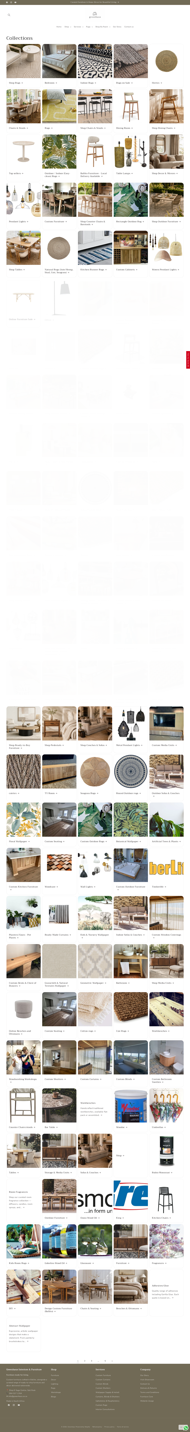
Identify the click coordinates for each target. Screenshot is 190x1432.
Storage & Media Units (57, 1172)
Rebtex (84, 552)
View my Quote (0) (188, 360)
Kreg (118, 1218)
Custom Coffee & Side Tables (128, 599)
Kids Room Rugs (18, 1263)
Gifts (154, 459)
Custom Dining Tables (21, 411)
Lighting (54, 1384)
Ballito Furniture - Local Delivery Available (93, 175)
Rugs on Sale (123, 83)
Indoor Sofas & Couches (129, 934)
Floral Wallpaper (18, 841)
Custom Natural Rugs (92, 366)
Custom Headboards (163, 552)
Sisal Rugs (157, 697)
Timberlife (158, 886)
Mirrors (49, 366)
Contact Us (145, 1384)
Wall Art (13, 366)
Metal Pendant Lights (128, 745)
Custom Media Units (163, 745)
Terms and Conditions (149, 1392)
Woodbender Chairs (127, 366)
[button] (9, 15)
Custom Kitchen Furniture (23, 887)
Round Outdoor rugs (127, 793)
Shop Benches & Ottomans (59, 697)
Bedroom (50, 83)
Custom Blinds (124, 1079)
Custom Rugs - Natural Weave (164, 319)
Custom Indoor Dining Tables (92, 412)
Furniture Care (146, 1396)
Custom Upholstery (162, 411)
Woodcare (50, 886)
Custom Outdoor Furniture (130, 887)
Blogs (53, 1396)
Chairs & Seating (89, 1308)
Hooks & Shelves (125, 646)
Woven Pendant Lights (164, 269)
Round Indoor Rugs (90, 507)
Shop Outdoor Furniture (165, 221)
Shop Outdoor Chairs (56, 411)
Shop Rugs (14, 83)
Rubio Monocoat (161, 1172)
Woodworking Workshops (23, 1079)
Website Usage (147, 1401)
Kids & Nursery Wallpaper (94, 935)
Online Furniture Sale (21, 317)
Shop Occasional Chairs (57, 507)
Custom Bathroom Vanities (162, 1080)
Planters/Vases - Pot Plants (20, 936)
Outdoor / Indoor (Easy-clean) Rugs (57, 175)
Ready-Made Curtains (57, 934)
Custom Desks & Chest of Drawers (22, 984)
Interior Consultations (105, 1409)
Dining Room (123, 128)
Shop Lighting (124, 507)
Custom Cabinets (125, 269)
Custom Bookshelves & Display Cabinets (128, 698)
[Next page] (112, 1361)
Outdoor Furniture (55, 1218)
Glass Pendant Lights (56, 598)
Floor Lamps (15, 507)
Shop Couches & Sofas (92, 745)
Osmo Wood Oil (88, 1218)
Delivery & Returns (148, 1388)
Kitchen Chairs (160, 1218)
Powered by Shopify (83, 1427)
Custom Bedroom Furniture (125, 319)
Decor (12, 459)
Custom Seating (53, 841)
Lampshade (86, 459)
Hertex (156, 83)
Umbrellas (157, 1127)
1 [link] (78, 1361)
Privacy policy (109, 1427)
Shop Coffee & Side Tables (59, 459)
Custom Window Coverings (166, 935)
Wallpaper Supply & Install (107, 1392)
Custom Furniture (54, 221)
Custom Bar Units (161, 598)
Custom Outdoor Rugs (92, 841)
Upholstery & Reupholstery (107, 1401)
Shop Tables (15, 269)
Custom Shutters (54, 1079)
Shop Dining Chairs (162, 128)
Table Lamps (123, 173)
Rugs (47, 128)
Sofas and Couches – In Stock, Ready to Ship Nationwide (57, 649)
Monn (83, 646)
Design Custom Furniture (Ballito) (58, 1310)
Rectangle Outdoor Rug (129, 221)
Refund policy (97, 1427)
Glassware (85, 1263)
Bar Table (50, 1127)
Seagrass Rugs (88, 793)
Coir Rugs (121, 1031)
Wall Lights (86, 886)
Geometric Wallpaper (92, 983)
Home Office (87, 317)
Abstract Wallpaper (19, 1325)
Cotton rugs (86, 1031)
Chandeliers (15, 646)
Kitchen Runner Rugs (92, 269)
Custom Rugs (101, 1405)
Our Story (144, 1375)
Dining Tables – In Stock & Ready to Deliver (95, 599)
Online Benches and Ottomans (20, 1032)
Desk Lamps (122, 552)
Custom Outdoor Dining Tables (93, 698)
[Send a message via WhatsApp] (186, 1428)
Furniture (121, 1263)
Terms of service (123, 1427)
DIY (11, 1308)
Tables (12, 1172)
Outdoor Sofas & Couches (165, 793)
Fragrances (158, 1263)
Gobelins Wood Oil (55, 1263)
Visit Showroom (147, 1379)
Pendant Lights (17, 221)
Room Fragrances (18, 1192)
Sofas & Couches (89, 1172)
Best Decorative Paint (20, 552)
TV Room (50, 793)
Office (48, 317)
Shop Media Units (161, 983)
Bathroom (121, 983)
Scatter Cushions (54, 552)
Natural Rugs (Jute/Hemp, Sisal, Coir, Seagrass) (59, 271)
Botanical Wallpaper (127, 841)
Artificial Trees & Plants (165, 841)
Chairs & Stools (17, 128)
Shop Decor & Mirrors (163, 173)
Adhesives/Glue (160, 1285)
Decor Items (122, 411)
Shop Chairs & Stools (91, 128)
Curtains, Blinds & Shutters (108, 1396)
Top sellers (15, 173)
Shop (119, 1155)
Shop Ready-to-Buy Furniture (19, 746)
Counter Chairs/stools (21, 1127)
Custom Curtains (89, 1079)
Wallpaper (157, 366)
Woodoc (120, 1127)
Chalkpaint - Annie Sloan (23, 697)
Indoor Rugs (87, 83)
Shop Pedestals (53, 745)
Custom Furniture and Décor (164, 647)
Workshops (56, 1392)
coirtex (13, 793)
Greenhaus (71, 1427)
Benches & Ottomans (127, 1308)
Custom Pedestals (126, 459)
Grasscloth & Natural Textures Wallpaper (56, 984)
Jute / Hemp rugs (161, 507)
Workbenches (159, 1031)
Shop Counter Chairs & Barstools (92, 223)
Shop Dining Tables (19, 598)
